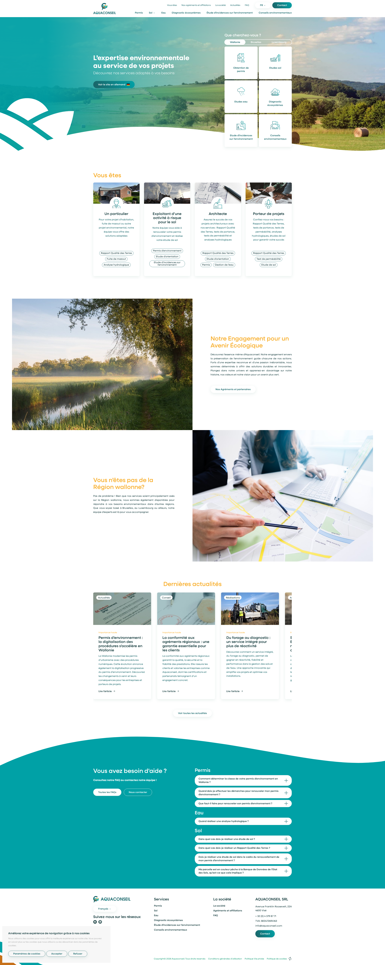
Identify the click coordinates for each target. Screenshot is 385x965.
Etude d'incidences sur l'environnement (241, 137)
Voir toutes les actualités (192, 713)
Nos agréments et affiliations (196, 5)
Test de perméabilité (269, 259)
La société (220, 5)
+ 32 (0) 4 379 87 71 (265, 916)
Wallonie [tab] (235, 42)
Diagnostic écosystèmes (186, 13)
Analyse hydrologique (116, 265)
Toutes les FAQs (107, 792)
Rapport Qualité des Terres (116, 253)
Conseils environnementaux (275, 13)
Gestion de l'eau (224, 265)
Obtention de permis (241, 70)
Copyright (159, 959)
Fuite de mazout (116, 259)
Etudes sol (275, 68)
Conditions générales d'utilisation (224, 959)
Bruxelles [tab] (256, 42)
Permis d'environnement (167, 251)
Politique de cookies (276, 959)
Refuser (77, 954)
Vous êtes (172, 5)
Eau (163, 13)
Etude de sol (268, 265)
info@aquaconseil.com (268, 926)
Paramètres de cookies (26, 954)
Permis (139, 13)
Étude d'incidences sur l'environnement (230, 13)
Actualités (235, 5)
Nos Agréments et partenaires (233, 389)
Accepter (56, 954)
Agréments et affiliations (227, 911)
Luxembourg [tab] (279, 42)
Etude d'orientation (167, 257)
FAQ (247, 5)
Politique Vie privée (253, 959)
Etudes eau (241, 102)
